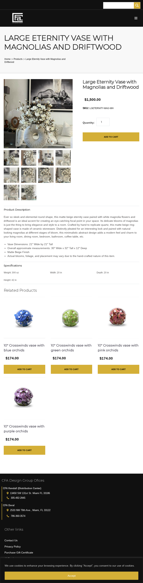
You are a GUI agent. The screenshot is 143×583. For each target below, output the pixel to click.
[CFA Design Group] (18, 18)
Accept (72, 575)
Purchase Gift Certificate (18, 552)
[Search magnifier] (137, 5)
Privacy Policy (12, 546)
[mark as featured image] (11, 158)
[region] (71, 570)
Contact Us (11, 540)
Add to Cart (111, 137)
